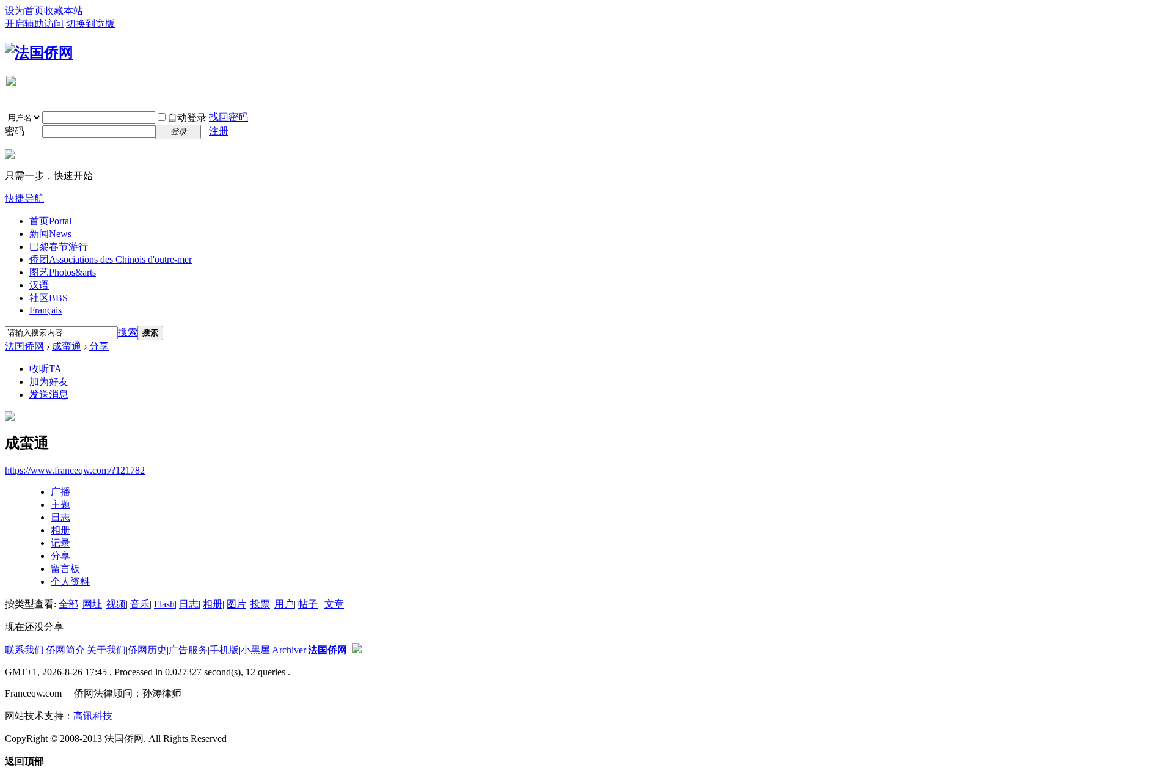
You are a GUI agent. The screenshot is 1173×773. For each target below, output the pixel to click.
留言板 (65, 568)
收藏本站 (63, 10)
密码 (14, 131)
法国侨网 (24, 346)
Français (45, 310)
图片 (236, 604)
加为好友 (48, 381)
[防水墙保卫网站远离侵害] (357, 650)
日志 (60, 517)
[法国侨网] (39, 52)
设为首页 (24, 10)
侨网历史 (147, 650)
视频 (116, 604)
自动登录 (186, 117)
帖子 (308, 604)
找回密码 (228, 117)
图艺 (62, 272)
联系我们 (24, 650)
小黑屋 (255, 650)
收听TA (45, 369)
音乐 (140, 604)
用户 (284, 604)
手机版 (224, 650)
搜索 (127, 332)
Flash (164, 604)
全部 (68, 604)
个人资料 (70, 581)
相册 (60, 530)
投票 (260, 604)
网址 (92, 604)
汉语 (39, 285)
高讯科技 (92, 716)
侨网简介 (65, 650)
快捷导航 (24, 198)
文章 (334, 604)
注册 (218, 131)
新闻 (50, 234)
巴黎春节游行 (58, 246)
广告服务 (188, 650)
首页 (50, 221)
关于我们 (106, 650)
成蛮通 (66, 346)
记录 (60, 543)
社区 (48, 298)
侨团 (110, 259)
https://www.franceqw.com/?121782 (75, 470)
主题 (60, 504)
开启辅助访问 (34, 23)
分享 (99, 346)
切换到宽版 (90, 23)
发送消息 (48, 394)
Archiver (289, 650)
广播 (60, 491)
